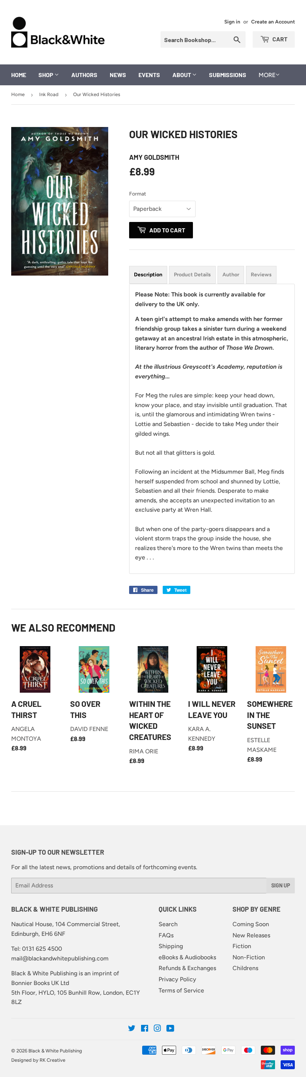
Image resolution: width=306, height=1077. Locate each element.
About (182, 74)
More (267, 75)
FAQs (166, 935)
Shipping (171, 946)
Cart (279, 38)
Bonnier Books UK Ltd (40, 983)
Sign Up (280, 885)
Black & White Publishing (55, 1051)
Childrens (245, 968)
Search (168, 924)
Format (137, 194)
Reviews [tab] (261, 274)
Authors (84, 74)
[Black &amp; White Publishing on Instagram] (157, 1029)
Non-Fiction (248, 957)
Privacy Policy (177, 979)
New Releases (251, 935)
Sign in (232, 22)
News (118, 74)
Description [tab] (148, 274)
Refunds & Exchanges (187, 968)
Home (18, 74)
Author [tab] (230, 274)
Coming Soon (250, 924)
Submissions (227, 74)
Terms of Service (181, 990)
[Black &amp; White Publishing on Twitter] (131, 1029)
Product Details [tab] (192, 274)
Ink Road (49, 94)
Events (149, 74)
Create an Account (273, 22)
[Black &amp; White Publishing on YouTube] (170, 1029)
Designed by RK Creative (38, 1060)
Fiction (241, 946)
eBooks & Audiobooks (187, 957)
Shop (46, 74)
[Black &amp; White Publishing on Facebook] (145, 1029)
